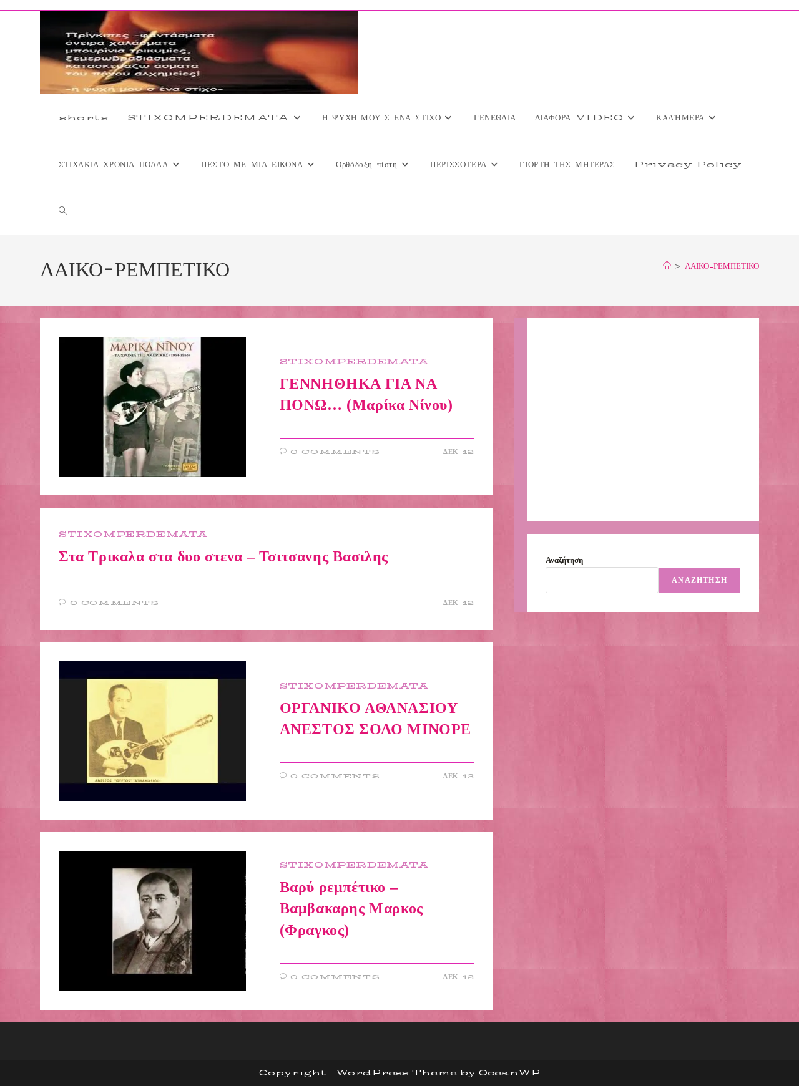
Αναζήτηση (564, 559)
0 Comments (335, 452)
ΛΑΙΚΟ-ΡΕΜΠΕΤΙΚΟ (722, 265)
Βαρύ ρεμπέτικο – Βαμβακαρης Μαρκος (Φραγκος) (351, 908)
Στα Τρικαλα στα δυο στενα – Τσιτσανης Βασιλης (223, 556)
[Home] (667, 265)
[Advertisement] (643, 420)
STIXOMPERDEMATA (354, 361)
